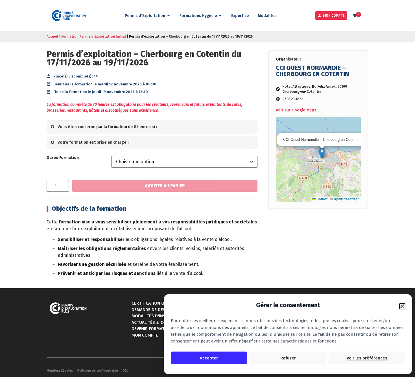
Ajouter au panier (165, 185)
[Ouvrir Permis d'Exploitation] (169, 16)
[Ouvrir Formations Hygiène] (220, 16)
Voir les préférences (367, 358)
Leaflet (322, 199)
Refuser (288, 358)
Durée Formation (63, 158)
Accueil (52, 36)
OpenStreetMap (346, 199)
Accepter (209, 358)
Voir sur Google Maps (296, 110)
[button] (402, 306)
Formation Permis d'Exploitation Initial (93, 36)
